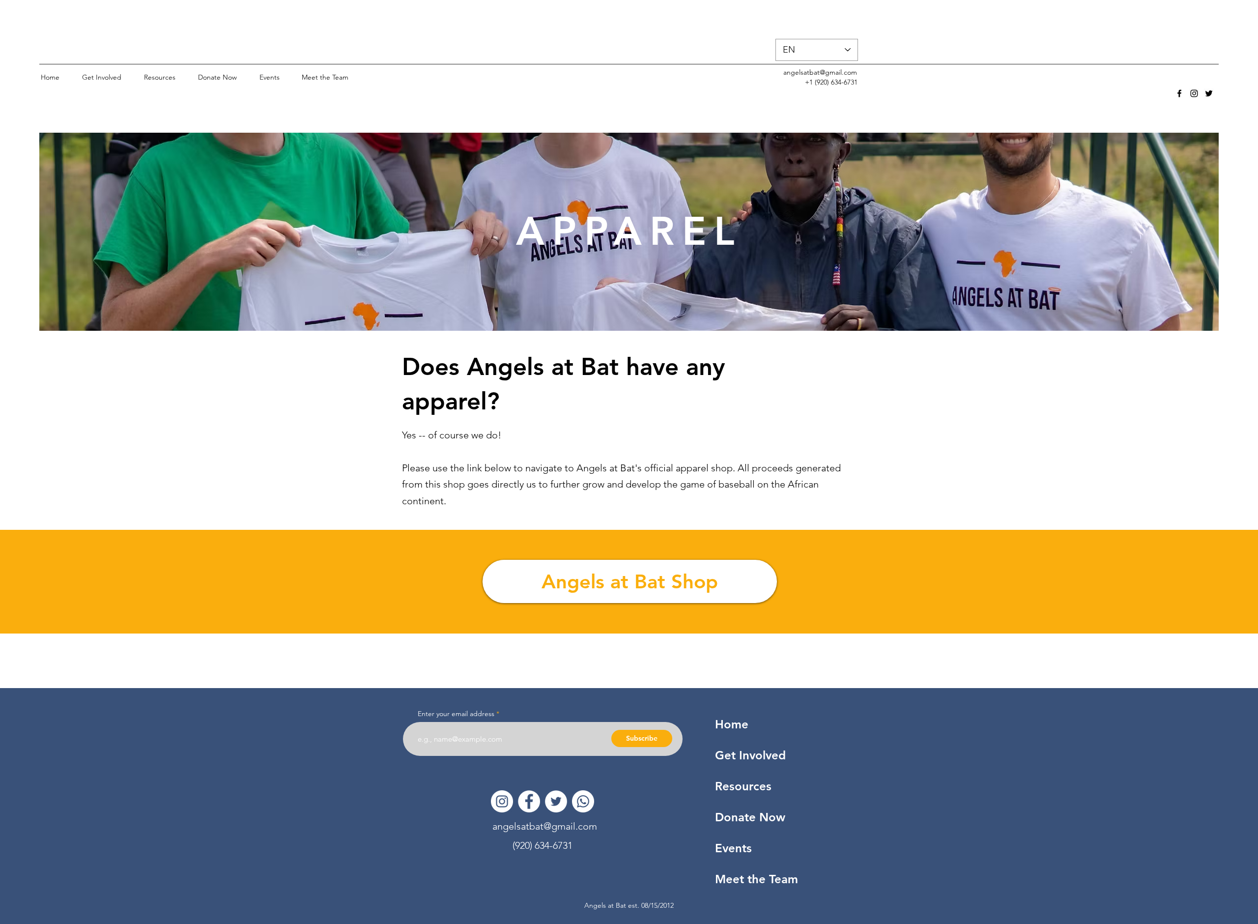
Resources (743, 786)
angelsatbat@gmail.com (820, 72)
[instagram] (1194, 93)
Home (731, 724)
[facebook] (1179, 93)
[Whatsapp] (583, 801)
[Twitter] (556, 801)
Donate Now (750, 817)
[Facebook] (529, 801)
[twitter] (1209, 93)
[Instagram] (502, 801)
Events (733, 848)
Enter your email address (456, 713)
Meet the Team (756, 879)
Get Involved (750, 755)
